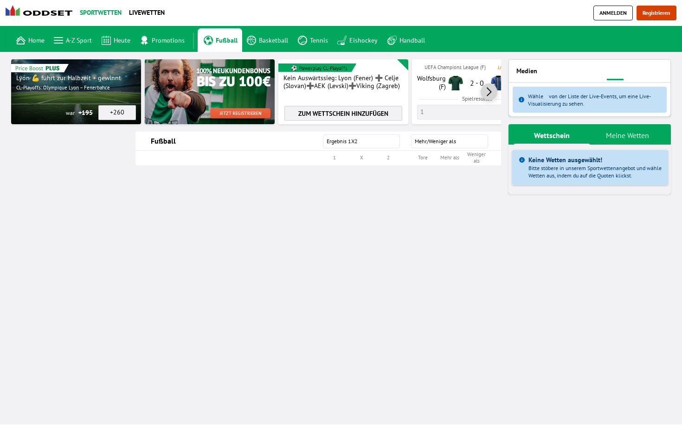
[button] (489, 91)
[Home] (41, 13)
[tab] (552, 134)
